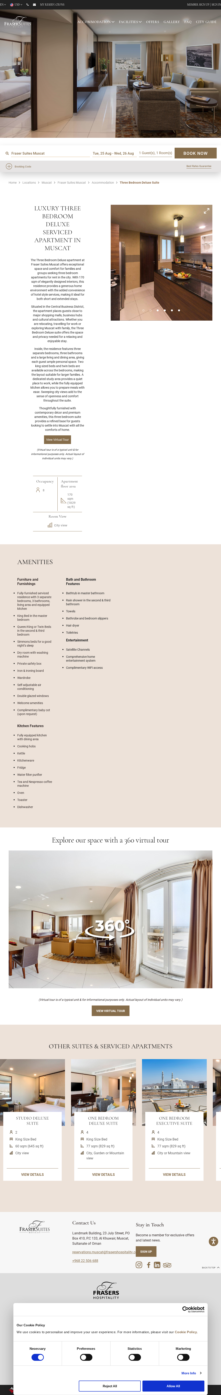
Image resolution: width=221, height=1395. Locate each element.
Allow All (173, 1386)
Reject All (110, 1386)
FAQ (188, 22)
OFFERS (152, 22)
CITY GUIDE (206, 22)
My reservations (52, 4)
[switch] (86, 1357)
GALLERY (172, 22)
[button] (143, 310)
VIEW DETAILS (32, 1174)
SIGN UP (146, 1251)
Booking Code (23, 166)
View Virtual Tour (110, 1011)
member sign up (198, 4)
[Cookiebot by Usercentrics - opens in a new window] (185, 1309)
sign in (216, 4)
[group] (110, 919)
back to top (209, 1267)
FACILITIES (128, 22)
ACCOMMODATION (94, 22)
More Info (189, 1373)
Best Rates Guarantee (198, 166)
